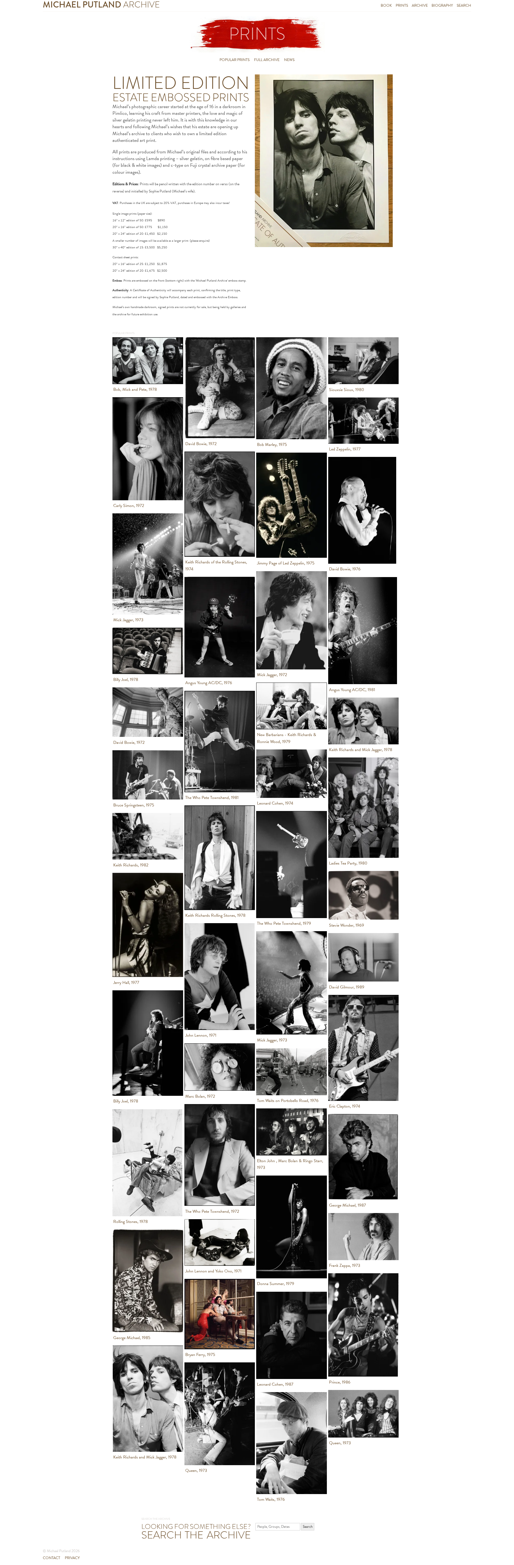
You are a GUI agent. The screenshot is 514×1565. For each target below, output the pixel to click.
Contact (51, 1558)
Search (464, 5)
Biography (442, 5)
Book (386, 5)
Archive (420, 5)
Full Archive (266, 60)
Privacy (72, 1558)
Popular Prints (235, 60)
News (289, 60)
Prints (402, 5)
